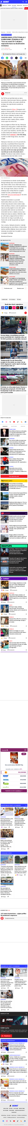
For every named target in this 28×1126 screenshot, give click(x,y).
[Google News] (25, 307)
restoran (13, 134)
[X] (10, 307)
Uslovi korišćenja (21, 1117)
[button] (25, 49)
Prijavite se (7, 1035)
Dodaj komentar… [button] (10, 918)
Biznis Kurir (7, 48)
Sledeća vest (20, 288)
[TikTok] (21, 307)
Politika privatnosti (11, 1117)
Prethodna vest (8, 288)
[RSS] (22, 422)
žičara (19, 299)
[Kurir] (4, 2)
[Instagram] (14, 307)
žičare (14, 109)
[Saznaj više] (26, 1013)
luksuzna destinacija (13, 194)
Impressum (14, 1115)
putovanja (12, 299)
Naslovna (3, 32)
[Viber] (2, 307)
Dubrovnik (4, 299)
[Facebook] (6, 307)
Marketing (3, 1115)
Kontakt (9, 1115)
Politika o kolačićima (22, 1115)
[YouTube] (17, 307)
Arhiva (4, 1117)
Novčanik (9, 32)
